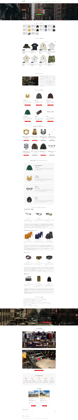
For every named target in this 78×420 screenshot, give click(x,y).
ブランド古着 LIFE (24, 418)
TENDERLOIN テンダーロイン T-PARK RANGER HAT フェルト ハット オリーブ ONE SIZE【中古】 (26, 52)
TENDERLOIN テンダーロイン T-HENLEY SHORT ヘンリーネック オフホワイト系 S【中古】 (26, 64)
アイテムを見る (27, 121)
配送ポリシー (40, 418)
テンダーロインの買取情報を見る (46, 322)
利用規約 (38, 418)
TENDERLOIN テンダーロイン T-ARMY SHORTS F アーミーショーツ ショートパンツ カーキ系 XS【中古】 (51, 64)
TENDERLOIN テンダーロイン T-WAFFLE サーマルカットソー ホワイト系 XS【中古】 (43, 64)
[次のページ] (47, 68)
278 (35, 68)
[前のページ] (30, 68)
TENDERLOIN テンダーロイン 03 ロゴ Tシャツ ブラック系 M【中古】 (35, 51)
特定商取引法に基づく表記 (44, 418)
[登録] (32, 411)
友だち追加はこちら (39, 14)
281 (40, 68)
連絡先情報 (48, 418)
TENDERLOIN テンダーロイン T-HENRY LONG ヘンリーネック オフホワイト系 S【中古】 (43, 52)
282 (42, 68)
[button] (50, 1)
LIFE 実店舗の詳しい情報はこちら (39, 370)
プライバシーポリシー (34, 418)
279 (37, 68)
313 (45, 68)
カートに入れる (26, 140)
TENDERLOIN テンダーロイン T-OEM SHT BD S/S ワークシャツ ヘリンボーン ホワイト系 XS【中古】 (34, 64)
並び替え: (45, 41)
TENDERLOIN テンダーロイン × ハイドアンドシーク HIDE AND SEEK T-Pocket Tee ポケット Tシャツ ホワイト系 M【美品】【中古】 (52, 52)
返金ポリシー (31, 418)
